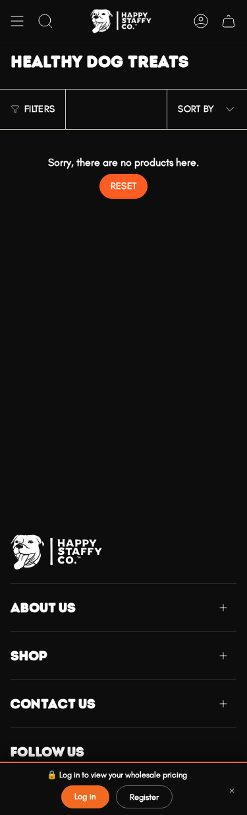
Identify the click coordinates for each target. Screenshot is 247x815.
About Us (43, 608)
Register (144, 797)
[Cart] (228, 21)
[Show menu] (17, 21)
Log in (85, 796)
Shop (29, 656)
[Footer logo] (60, 552)
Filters (39, 109)
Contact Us (53, 704)
